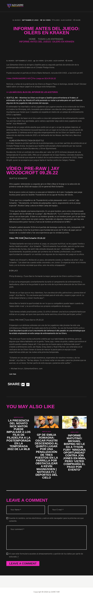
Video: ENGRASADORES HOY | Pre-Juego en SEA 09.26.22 (31, 78)
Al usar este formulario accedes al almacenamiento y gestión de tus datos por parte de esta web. (46, 555)
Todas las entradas (50, 39)
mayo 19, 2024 (46, 431)
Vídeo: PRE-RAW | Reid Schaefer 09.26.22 (27, 238)
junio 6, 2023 (74, 432)
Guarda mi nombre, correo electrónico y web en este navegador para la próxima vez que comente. (46, 519)
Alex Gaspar (66, 20)
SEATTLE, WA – (44, 100)
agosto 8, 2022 (18, 417)
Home (32, 39)
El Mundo (16, 20)
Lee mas (12, 374)
